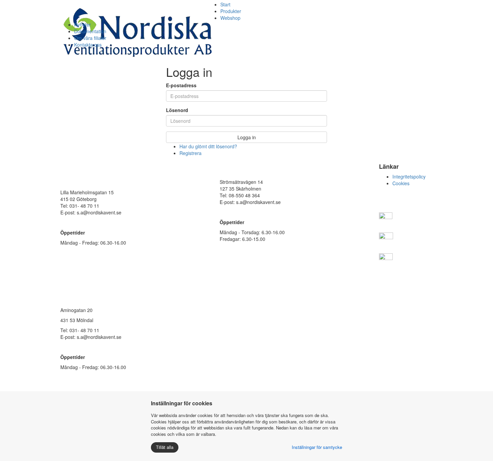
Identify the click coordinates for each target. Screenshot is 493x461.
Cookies (400, 183)
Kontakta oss (88, 44)
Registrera (190, 153)
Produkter (230, 11)
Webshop (230, 17)
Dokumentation (90, 31)
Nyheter (82, 24)
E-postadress (181, 85)
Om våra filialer (90, 38)
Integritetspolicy (409, 176)
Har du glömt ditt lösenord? (208, 146)
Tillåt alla (164, 447)
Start (225, 4)
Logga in (246, 137)
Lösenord (177, 110)
